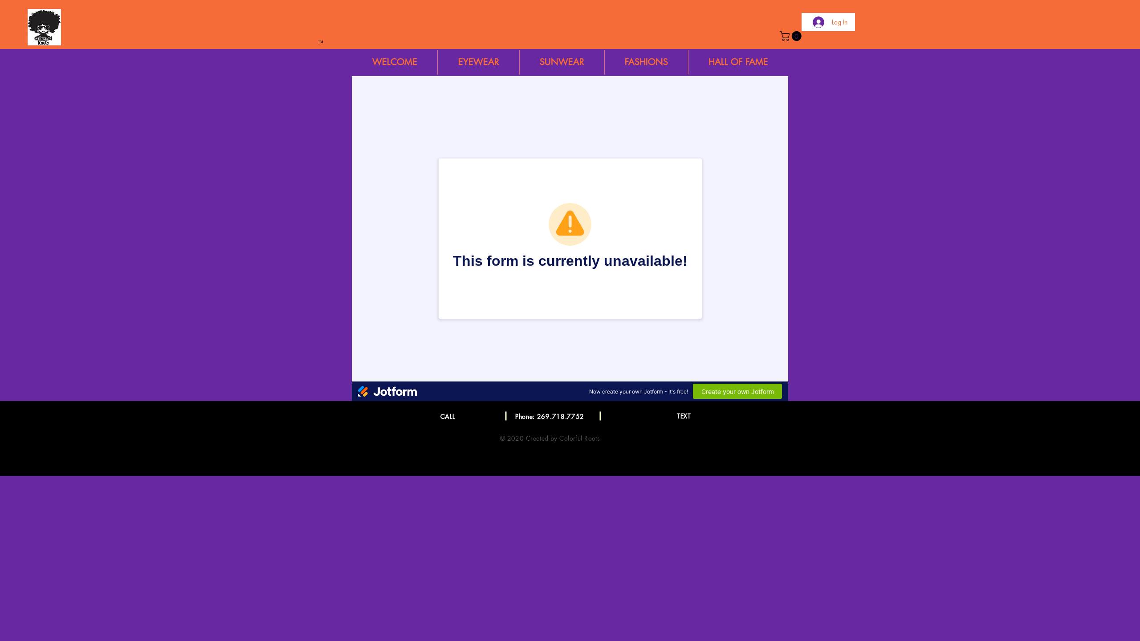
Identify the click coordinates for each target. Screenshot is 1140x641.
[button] (792, 36)
